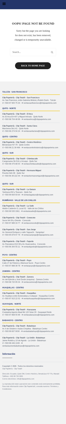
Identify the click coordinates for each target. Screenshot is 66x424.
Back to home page (33, 66)
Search (52, 52)
